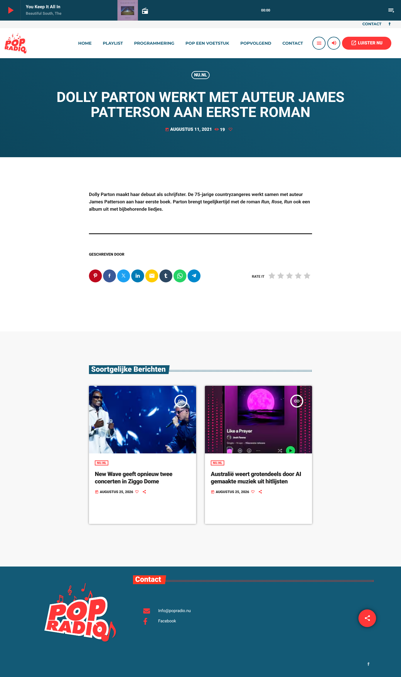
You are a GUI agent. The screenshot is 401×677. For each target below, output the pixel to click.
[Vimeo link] (15, 43)
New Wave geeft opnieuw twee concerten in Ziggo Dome (133, 477)
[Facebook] (389, 24)
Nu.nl (200, 75)
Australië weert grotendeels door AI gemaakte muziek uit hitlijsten (256, 477)
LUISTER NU (367, 43)
